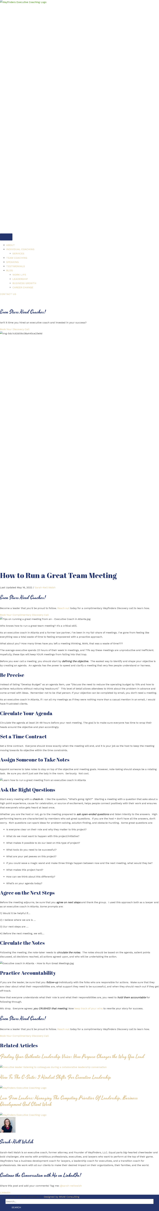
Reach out (63, 608)
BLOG (9, 270)
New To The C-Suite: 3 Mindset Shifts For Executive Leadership (55, 1077)
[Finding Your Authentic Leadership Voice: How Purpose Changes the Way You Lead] (53, 1067)
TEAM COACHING (16, 257)
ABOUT (10, 245)
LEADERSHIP (20, 278)
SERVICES (18, 253)
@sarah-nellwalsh (71, 1185)
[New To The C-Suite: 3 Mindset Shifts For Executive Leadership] (23, 1087)
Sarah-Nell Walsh (45, 587)
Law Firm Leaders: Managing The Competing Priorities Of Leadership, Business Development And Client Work (69, 1101)
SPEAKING (12, 262)
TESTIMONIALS (15, 266)
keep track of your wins (89, 1008)
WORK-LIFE (19, 274)
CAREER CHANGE (22, 287)
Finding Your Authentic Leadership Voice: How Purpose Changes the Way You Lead (72, 1056)
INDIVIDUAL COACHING (20, 249)
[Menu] (6, 236)
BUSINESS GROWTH (24, 283)
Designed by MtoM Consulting (61, 1196)
